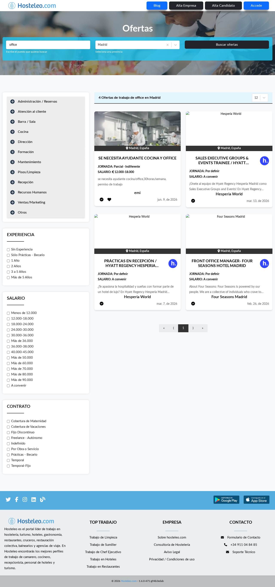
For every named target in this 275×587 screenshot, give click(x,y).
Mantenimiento (29, 162)
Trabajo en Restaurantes (103, 566)
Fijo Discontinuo (23, 432)
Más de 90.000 (22, 380)
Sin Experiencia (21, 249)
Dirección (25, 142)
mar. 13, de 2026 (258, 201)
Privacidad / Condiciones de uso (172, 559)
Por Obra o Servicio (25, 449)
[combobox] (98, 45)
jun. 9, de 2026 (167, 199)
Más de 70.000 (22, 368)
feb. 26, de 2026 (258, 303)
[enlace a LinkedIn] (33, 500)
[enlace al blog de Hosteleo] (42, 500)
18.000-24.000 (22, 324)
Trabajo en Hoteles (103, 559)
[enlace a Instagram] (24, 500)
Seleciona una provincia (108, 51)
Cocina (23, 131)
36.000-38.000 (22, 346)
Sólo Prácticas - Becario (28, 255)
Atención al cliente (32, 111)
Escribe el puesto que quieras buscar (26, 51)
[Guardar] (109, 199)
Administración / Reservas (37, 101)
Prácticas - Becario (24, 454)
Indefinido (18, 443)
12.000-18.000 (22, 318)
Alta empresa (186, 5)
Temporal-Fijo (21, 465)
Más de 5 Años (21, 277)
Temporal (17, 460)
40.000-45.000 (22, 352)
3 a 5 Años (18, 271)
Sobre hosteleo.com (172, 537)
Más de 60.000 (22, 363)
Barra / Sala (26, 121)
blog (157, 5)
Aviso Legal (172, 552)
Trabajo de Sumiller (103, 544)
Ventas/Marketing (31, 202)
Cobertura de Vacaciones (28, 426)
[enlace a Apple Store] (256, 503)
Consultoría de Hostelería (172, 544)
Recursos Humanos (32, 192)
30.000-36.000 (22, 335)
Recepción (25, 182)
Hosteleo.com (129, 581)
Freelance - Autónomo (26, 438)
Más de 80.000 (22, 374)
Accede (256, 5)
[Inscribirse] (101, 199)
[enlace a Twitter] (8, 500)
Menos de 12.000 (24, 313)
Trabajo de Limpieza (103, 537)
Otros (22, 212)
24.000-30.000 (22, 329)
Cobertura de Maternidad (28, 421)
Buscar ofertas (227, 44)
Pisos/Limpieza (29, 172)
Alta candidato (223, 5)
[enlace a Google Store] (226, 503)
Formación (26, 152)
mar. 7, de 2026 (167, 303)
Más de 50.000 (22, 357)
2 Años (16, 266)
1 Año (15, 260)
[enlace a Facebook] (16, 500)
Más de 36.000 (22, 341)
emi (137, 193)
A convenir (18, 385)
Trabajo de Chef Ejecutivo (103, 552)
